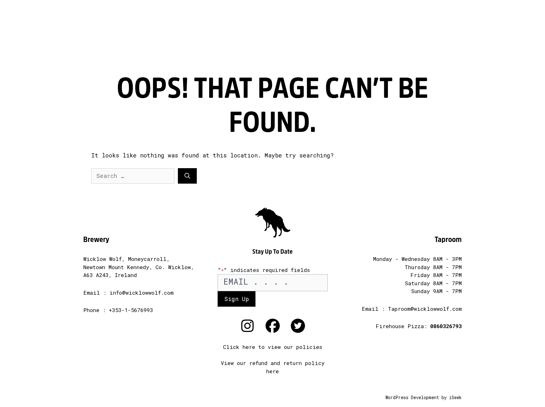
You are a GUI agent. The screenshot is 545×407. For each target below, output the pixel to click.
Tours (418, 30)
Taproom (197, 30)
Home (267, 22)
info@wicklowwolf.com (141, 292)
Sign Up (236, 299)
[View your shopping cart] (528, 30)
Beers (52, 30)
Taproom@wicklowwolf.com (425, 308)
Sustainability (344, 30)
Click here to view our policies (272, 347)
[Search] (187, 176)
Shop (491, 30)
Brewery (125, 30)
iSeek (455, 397)
